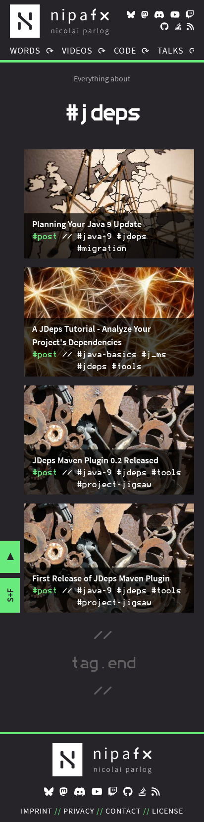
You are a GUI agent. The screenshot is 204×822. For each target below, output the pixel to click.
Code (125, 50)
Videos (77, 50)
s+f (10, 595)
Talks (170, 50)
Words (25, 50)
